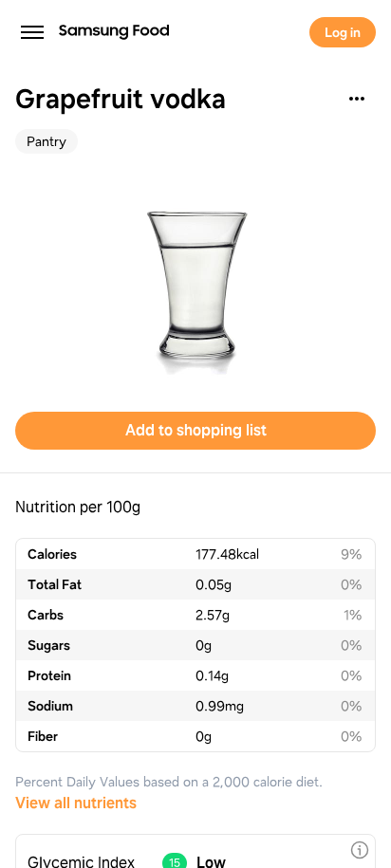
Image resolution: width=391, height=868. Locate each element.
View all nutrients (76, 803)
